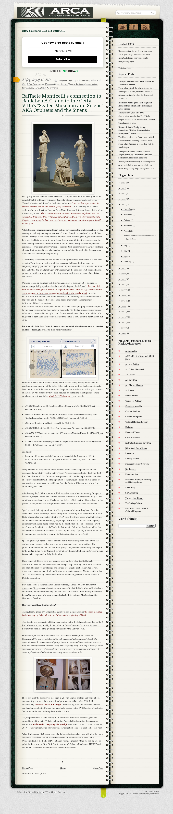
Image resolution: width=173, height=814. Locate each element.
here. (129, 68)
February (127, 261)
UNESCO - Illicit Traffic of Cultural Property (136, 510)
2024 (123, 193)
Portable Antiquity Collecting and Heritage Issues (138, 481)
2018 (123, 284)
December (128, 209)
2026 (123, 182)
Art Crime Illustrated (134, 369)
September (128, 225)
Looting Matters (132, 458)
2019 (123, 279)
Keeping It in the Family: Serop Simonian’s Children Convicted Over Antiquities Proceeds (134, 130)
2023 (123, 199)
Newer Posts (27, 767)
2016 (123, 295)
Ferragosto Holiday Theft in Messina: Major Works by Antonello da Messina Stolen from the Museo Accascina (135, 154)
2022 (123, 204)
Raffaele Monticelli (35, 87)
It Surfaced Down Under (136, 448)
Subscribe (62, 59)
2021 (123, 268)
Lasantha (135, 793)
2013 (123, 311)
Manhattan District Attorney (56, 84)
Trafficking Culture (133, 503)
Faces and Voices (132, 432)
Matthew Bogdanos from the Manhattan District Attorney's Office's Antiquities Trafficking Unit (60, 512)
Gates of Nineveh (132, 437)
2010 (123, 327)
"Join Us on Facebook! (133, 26)
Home (63, 767)
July (125, 245)
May (126, 250)
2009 (123, 333)
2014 (123, 306)
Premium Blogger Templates (149, 793)
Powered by (54, 70)
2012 (123, 317)
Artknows (129, 390)
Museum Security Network (137, 463)
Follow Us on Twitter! (122, 26)
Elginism (129, 427)
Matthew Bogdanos (76, 84)
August (127, 230)
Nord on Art (130, 469)
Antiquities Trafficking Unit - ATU (72, 80)
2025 (123, 188)
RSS (145, 26)
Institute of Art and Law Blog (138, 442)
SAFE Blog (130, 487)
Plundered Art (131, 474)
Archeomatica (131, 350)
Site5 (157, 791)
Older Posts (98, 767)
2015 (123, 300)
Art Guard (130, 374)
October (127, 220)
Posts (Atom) (40, 773)
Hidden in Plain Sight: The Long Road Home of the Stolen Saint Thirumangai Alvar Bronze (135, 105)
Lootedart (129, 453)
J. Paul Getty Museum (35, 84)
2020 (123, 273)
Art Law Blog (131, 379)
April (126, 256)
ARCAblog (37, 792)
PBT (46, 792)
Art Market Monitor (134, 385)
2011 (123, 322)
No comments (52, 87)
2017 (123, 289)
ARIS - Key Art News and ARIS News (139, 357)
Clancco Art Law (132, 411)
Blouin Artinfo (131, 395)
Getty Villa (90, 80)
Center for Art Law (133, 400)
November (128, 214)
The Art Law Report (134, 498)
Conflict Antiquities (133, 416)
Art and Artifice (132, 364)
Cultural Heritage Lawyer (136, 421)
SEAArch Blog (131, 492)
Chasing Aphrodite (133, 406)
